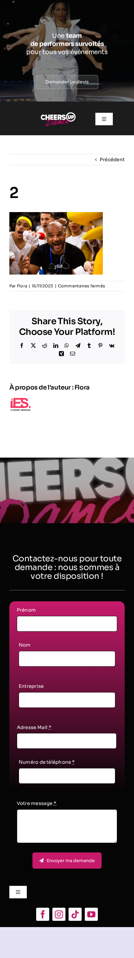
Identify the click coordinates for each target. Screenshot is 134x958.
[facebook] (42, 914)
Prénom (26, 610)
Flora (22, 286)
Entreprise (31, 686)
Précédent (112, 159)
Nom (25, 645)
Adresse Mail (34, 727)
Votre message (36, 803)
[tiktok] (75, 914)
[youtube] (91, 914)
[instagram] (58, 914)
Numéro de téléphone (47, 762)
